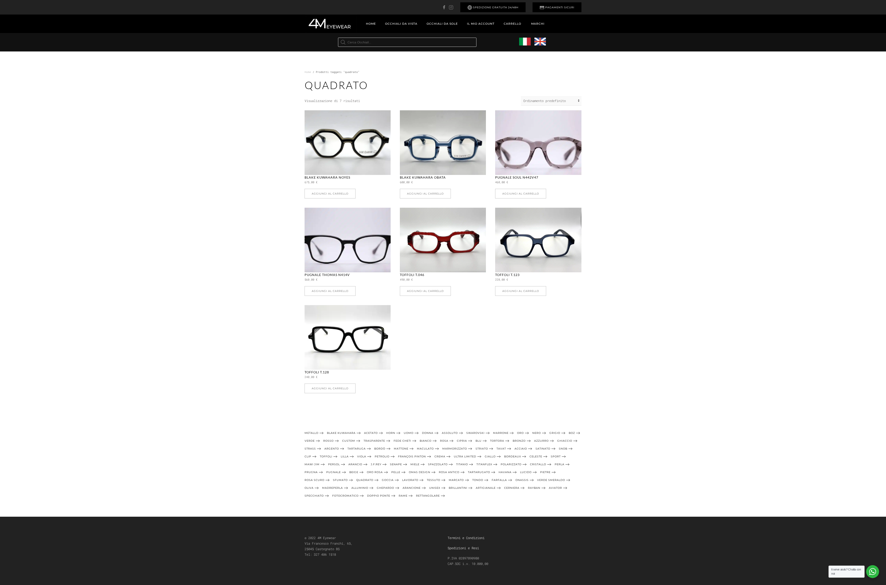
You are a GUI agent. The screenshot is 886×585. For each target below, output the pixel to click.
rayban (534, 487)
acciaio (521, 448)
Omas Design (419, 472)
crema (439, 456)
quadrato (364, 480)
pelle (395, 472)
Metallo (311, 433)
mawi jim (312, 464)
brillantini (458, 487)
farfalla (499, 480)
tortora (497, 440)
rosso (328, 440)
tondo (477, 480)
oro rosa (375, 472)
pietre (545, 472)
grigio (554, 433)
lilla (345, 456)
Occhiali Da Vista (401, 23)
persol (334, 464)
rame (403, 495)
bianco (425, 440)
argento (331, 448)
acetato (371, 433)
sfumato (340, 480)
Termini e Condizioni (466, 538)
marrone (501, 433)
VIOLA (361, 456)
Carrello (512, 23)
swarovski (475, 433)
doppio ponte (378, 495)
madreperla (332, 487)
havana (505, 472)
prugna (311, 472)
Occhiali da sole (442, 23)
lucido (526, 472)
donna (427, 433)
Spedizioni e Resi (463, 548)
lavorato (410, 480)
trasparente (374, 440)
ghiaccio (564, 440)
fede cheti (402, 440)
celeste (536, 456)
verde (310, 440)
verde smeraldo (551, 480)
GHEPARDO (385, 487)
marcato (456, 480)
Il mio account (480, 23)
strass (310, 448)
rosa (444, 440)
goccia (388, 480)
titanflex (484, 464)
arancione (412, 487)
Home (371, 23)
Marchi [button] (538, 23)
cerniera (511, 487)
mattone (401, 448)
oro (520, 433)
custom (348, 440)
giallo (490, 456)
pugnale (333, 472)
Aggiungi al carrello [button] (330, 193)
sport (556, 456)
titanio (462, 464)
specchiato (314, 495)
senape (396, 464)
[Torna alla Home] (331, 24)
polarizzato (511, 464)
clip (308, 456)
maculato (425, 448)
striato (482, 448)
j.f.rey (376, 464)
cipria (462, 440)
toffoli (326, 456)
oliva (309, 487)
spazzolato (438, 464)
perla (559, 464)
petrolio (382, 456)
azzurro (541, 440)
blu (479, 440)
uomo (408, 433)
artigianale (486, 487)
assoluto (450, 433)
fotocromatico (345, 495)
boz (572, 433)
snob (563, 448)
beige (353, 472)
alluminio (359, 487)
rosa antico (449, 472)
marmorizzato (454, 448)
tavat (501, 448)
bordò (379, 448)
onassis (522, 480)
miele (414, 464)
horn (390, 433)
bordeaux (512, 456)
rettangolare (428, 495)
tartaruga (356, 448)
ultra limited (465, 456)
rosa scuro (314, 480)
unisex (434, 487)
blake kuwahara (341, 433)
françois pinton (412, 456)
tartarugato (479, 472)
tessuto (433, 480)
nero (536, 433)
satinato (543, 448)
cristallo (538, 464)
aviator (555, 487)
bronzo (519, 440)
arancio (355, 464)
